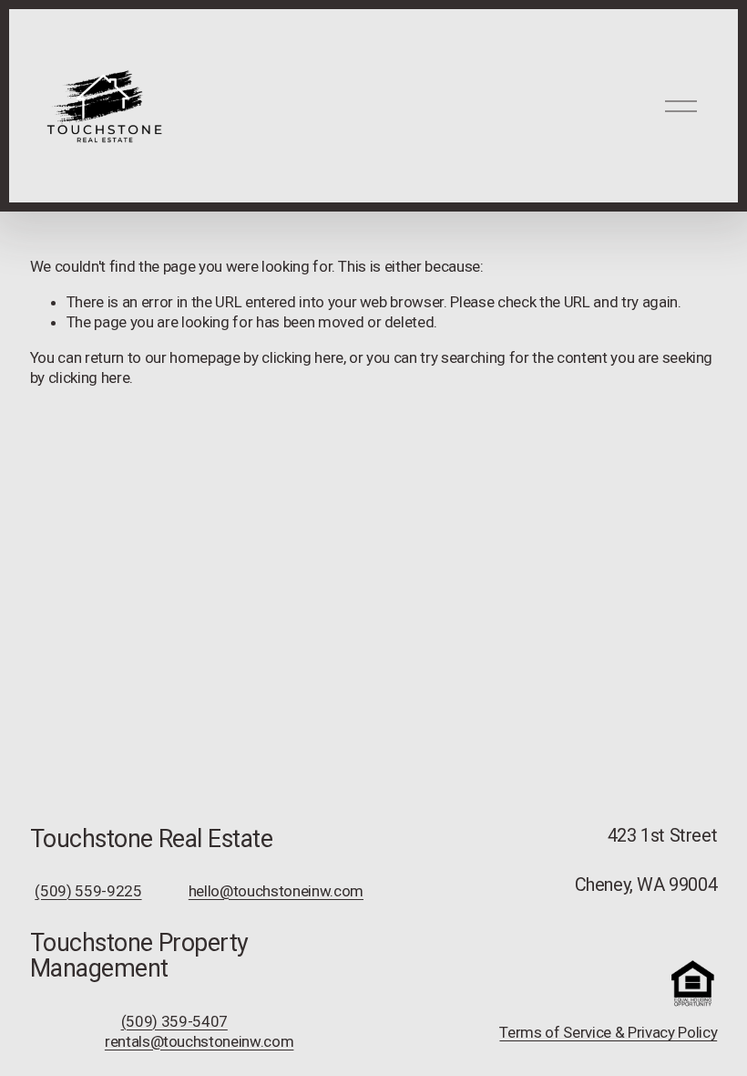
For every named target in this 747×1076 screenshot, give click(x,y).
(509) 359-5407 (174, 1021)
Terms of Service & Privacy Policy (608, 1032)
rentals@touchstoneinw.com (199, 1041)
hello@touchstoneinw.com (276, 891)
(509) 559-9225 (88, 891)
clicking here (302, 357)
